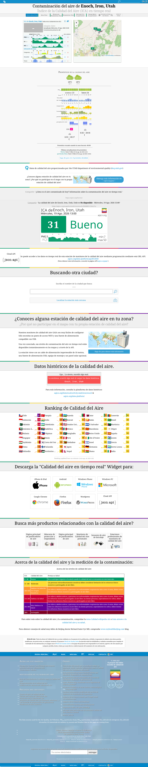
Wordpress (85, 496)
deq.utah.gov (117, 168)
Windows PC (107, 479)
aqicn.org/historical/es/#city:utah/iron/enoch (73, 393)
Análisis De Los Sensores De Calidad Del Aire (36, 685)
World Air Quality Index (71, 641)
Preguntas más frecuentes (32, 689)
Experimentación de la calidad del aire (33, 683)
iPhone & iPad (40, 479)
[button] (92, 49)
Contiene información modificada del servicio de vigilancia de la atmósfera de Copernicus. (80, 693)
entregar (93, 752)
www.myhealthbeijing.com (113, 629)
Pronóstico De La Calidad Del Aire (32, 698)
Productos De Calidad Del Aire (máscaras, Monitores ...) (39, 700)
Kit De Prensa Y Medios (28, 670)
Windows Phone (85, 479)
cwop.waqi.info (71, 689)
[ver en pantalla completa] (68, 21)
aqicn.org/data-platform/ (74, 396)
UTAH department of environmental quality (73, 732)
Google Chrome (40, 496)
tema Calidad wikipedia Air (98, 619)
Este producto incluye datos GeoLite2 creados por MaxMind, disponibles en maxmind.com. (80, 674)
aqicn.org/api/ (103, 261)
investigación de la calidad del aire (37, 674)
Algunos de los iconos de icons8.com (76, 702)
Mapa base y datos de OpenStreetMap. (76, 707)
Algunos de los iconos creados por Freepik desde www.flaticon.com (80, 698)
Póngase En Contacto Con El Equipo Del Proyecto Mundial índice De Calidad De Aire (37, 667)
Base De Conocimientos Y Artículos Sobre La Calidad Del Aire (40, 680)
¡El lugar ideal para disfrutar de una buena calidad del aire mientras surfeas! (82, 711)
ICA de (33, 21)
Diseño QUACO (68, 715)
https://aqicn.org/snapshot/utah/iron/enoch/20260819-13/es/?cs (74, 206)
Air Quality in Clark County (73, 734)
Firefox (63, 496)
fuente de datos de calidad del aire (32, 694)
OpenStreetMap (109, 55)
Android (62, 479)
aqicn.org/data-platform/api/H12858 (83, 259)
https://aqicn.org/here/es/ (74, 198)
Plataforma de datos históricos (30, 704)
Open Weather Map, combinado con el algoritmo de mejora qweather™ (81, 683)
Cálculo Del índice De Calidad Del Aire (33, 696)
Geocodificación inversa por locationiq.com (78, 704)
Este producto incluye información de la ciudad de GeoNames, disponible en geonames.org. (81, 678)
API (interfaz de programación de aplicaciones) (36, 702)
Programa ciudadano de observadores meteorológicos (82, 687)
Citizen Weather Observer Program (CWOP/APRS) (73, 730)
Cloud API (107, 496)
